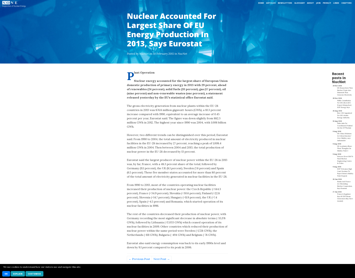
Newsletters (285, 3)
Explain (18, 273)
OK (6, 273)
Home (261, 3)
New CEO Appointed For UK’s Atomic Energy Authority (344, 115)
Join (318, 3)
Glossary (299, 3)
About (310, 3)
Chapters (346, 3)
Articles (271, 3)
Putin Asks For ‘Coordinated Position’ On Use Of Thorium (345, 125)
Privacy (327, 3)
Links (336, 3)
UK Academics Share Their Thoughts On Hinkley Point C (344, 148)
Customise (34, 273)
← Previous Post (139, 259)
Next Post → (162, 259)
